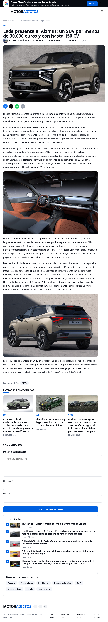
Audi (38, 415)
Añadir (92, 3)
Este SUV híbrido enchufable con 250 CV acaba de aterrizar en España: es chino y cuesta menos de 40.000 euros (18, 425)
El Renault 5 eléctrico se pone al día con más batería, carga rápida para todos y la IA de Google (58, 552)
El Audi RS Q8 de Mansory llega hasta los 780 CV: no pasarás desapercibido (50, 422)
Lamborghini (44, 589)
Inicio (5, 20)
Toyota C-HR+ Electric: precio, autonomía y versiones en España (54, 524)
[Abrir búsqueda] (102, 11)
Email (6, 493)
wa (17, 106)
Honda (30, 589)
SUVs (12, 20)
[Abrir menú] (6, 11)
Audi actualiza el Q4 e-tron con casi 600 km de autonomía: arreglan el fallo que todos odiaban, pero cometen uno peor (82, 425)
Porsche (11, 583)
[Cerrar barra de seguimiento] (102, 3)
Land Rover (43, 583)
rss (45, 606)
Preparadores (27, 583)
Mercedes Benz (14, 589)
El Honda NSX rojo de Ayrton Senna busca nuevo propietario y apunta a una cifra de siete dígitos (58, 542)
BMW (79, 583)
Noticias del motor (62, 583)
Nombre (8, 481)
